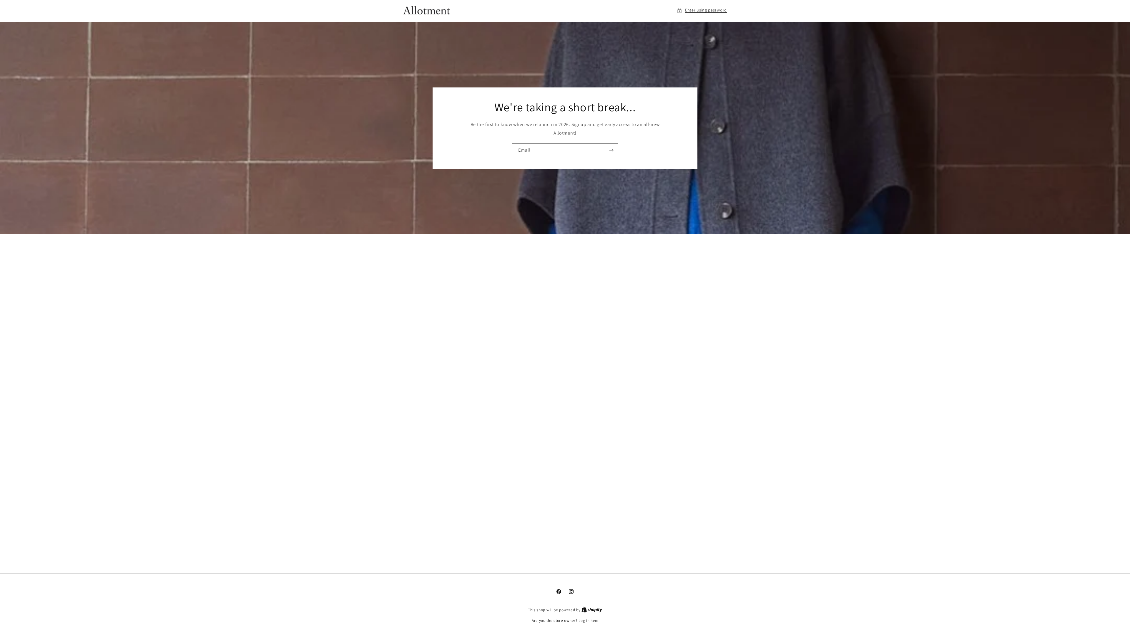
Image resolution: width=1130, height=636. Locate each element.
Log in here (588, 620)
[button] (702, 10)
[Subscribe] (611, 150)
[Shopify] (591, 609)
